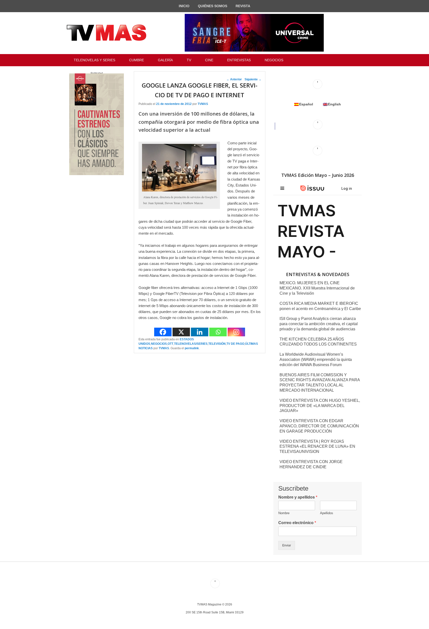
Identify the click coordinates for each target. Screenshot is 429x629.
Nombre (283, 513)
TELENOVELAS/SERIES (191, 344)
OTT (170, 344)
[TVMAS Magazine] (106, 33)
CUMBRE (136, 60)
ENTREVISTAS (239, 60)
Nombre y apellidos (297, 497)
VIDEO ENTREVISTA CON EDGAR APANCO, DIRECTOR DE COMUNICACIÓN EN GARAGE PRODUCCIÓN (319, 426)
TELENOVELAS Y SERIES (94, 60)
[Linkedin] (199, 332)
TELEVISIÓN (217, 344)
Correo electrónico (297, 523)
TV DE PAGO (235, 344)
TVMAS (203, 104)
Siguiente (253, 79)
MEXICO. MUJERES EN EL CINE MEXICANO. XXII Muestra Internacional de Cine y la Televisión (317, 288)
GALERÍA (165, 60)
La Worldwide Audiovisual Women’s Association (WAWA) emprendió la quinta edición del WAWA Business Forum (316, 359)
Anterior (234, 79)
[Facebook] (163, 332)
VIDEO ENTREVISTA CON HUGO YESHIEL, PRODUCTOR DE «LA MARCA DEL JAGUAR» (320, 405)
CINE (209, 60)
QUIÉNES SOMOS (212, 6)
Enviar (286, 545)
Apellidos (326, 513)
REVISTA (243, 6)
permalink (192, 348)
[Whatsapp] (218, 332)
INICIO (184, 6)
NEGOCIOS (274, 60)
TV (189, 60)
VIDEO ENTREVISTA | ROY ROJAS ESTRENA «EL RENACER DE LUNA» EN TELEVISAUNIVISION (317, 446)
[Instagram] (236, 332)
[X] (181, 332)
